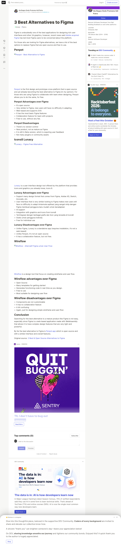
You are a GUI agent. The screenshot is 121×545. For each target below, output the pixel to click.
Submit (21, 448)
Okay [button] (9, 541)
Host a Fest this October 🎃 (102, 120)
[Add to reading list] (4, 56)
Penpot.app (51, 331)
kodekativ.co (46, 12)
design (17, 27)
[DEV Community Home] (3, 2)
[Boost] (4, 62)
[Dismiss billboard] (117, 517)
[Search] (9, 2)
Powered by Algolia (60, 2)
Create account (112, 2)
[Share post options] (4, 68)
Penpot (17, 89)
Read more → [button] (20, 512)
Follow (103, 18)
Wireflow (18, 274)
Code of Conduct (42, 454)
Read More (19, 424)
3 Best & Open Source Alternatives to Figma (46, 338)
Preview (30, 448)
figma (24, 27)
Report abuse (53, 454)
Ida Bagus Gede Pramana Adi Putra (31, 10)
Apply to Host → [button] (95, 135)
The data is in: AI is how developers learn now (44, 495)
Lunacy (17, 186)
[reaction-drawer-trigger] (4, 42)
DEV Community (106, 50)
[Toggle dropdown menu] (78, 344)
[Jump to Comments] (4, 49)
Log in (101, 2)
